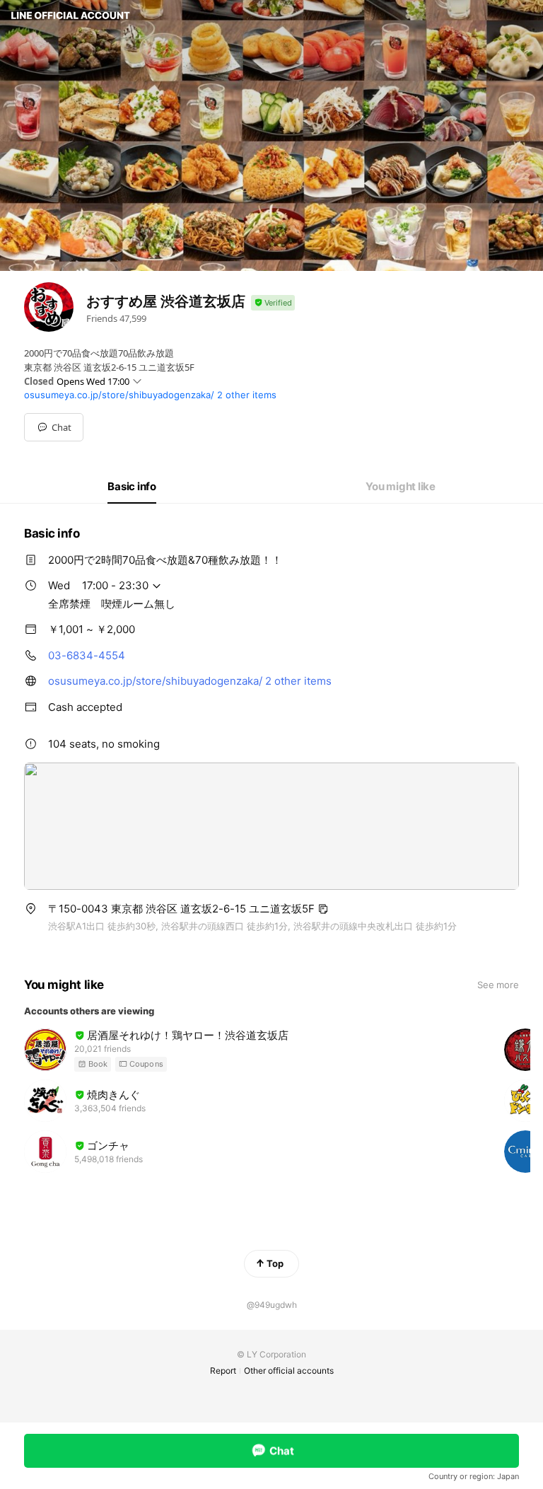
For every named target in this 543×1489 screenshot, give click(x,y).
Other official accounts (289, 1370)
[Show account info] (273, 303)
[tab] (131, 487)
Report (223, 1370)
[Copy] (323, 909)
